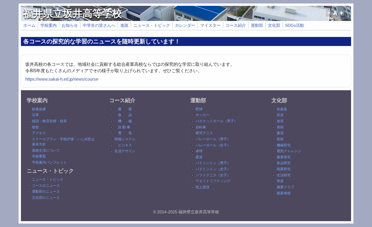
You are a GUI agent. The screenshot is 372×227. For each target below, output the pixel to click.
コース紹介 (236, 25)
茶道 (280, 115)
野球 (199, 109)
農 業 (125, 109)
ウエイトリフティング (213, 181)
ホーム (29, 25)
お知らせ (70, 25)
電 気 (125, 133)
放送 (280, 121)
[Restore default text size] (335, 16)
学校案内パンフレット (49, 162)
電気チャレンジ (289, 151)
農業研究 (284, 157)
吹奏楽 (282, 109)
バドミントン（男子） (213, 163)
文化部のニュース (46, 198)
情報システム (125, 139)
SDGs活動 (294, 25)
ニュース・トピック (151, 25)
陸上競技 (203, 187)
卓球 (199, 151)
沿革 (35, 115)
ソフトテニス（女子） (213, 175)
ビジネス (125, 145)
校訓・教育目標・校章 (49, 121)
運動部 (257, 25)
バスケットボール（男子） (216, 121)
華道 (280, 181)
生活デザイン (125, 151)
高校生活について (46, 150)
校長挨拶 (39, 109)
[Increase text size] (342, 16)
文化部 (274, 25)
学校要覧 (39, 156)
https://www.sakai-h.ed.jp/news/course (61, 79)
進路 (124, 25)
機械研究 (284, 145)
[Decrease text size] (329, 16)
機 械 (125, 121)
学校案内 (48, 25)
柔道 (199, 157)
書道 (280, 133)
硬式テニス (204, 133)
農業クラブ (285, 187)
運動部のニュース (46, 191)
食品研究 (284, 163)
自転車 (201, 127)
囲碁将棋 (284, 193)
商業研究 (284, 169)
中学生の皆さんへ (99, 25)
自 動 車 (124, 127)
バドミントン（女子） (213, 169)
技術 (280, 139)
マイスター (210, 25)
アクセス (39, 133)
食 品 (125, 115)
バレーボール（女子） (213, 145)
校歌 (35, 127)
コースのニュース (46, 186)
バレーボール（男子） (213, 139)
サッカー (203, 115)
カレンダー (185, 25)
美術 (280, 127)
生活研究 (284, 175)
